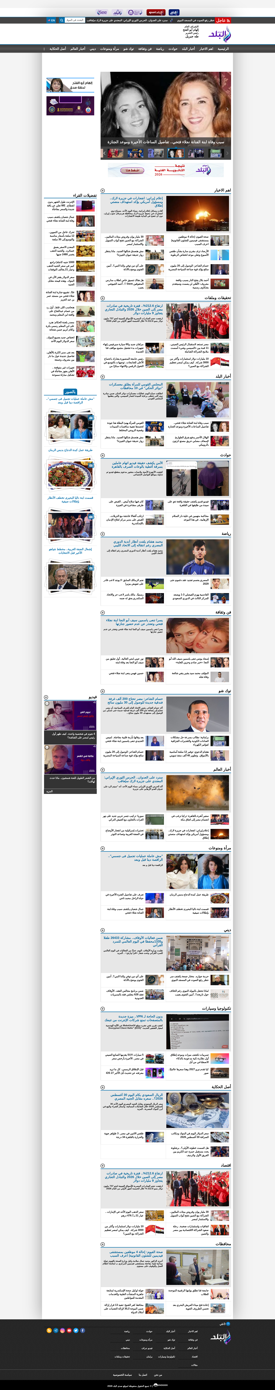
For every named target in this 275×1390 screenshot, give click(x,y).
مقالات (194, 1365)
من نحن (158, 1374)
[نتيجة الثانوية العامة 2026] (166, 176)
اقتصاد (195, 1356)
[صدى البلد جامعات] (134, 12)
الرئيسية (223, 48)
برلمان (149, 1356)
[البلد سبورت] (156, 12)
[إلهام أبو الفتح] (70, 91)
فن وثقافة (145, 48)
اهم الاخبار (206, 48)
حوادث (173, 48)
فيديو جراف (146, 1348)
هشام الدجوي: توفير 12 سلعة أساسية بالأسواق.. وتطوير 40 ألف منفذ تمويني (182, 20)
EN (53, 20)
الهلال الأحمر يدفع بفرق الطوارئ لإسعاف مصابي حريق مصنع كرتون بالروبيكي (92, 20)
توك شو (128, 48)
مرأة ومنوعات (109, 48)
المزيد (49, 791)
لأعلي (223, 1324)
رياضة (160, 48)
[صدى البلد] (219, 34)
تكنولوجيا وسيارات (166, 1356)
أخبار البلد (188, 48)
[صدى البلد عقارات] (117, 12)
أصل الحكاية (58, 48)
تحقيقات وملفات (122, 1356)
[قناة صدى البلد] (174, 12)
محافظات (125, 1348)
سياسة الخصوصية (122, 1374)
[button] (227, 109)
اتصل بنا (143, 1374)
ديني (93, 48)
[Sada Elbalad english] (101, 12)
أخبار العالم (78, 48)
